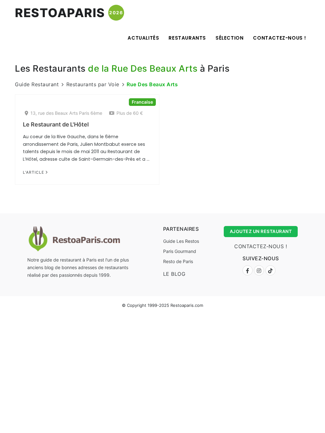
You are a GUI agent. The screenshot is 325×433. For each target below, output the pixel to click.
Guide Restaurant (37, 84)
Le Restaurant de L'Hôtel (56, 124)
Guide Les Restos (181, 241)
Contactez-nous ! (279, 38)
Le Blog (174, 274)
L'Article (34, 172)
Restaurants (187, 38)
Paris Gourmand (179, 251)
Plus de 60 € (129, 113)
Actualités (143, 38)
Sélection (229, 38)
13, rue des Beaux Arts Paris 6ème (66, 113)
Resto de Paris (178, 261)
